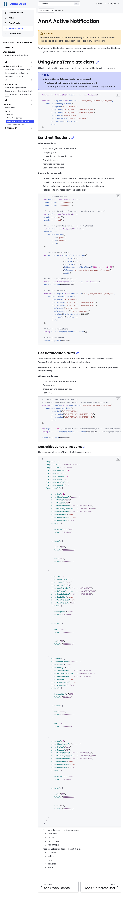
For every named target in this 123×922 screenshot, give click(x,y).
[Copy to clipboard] (118, 95)
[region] (79, 418)
